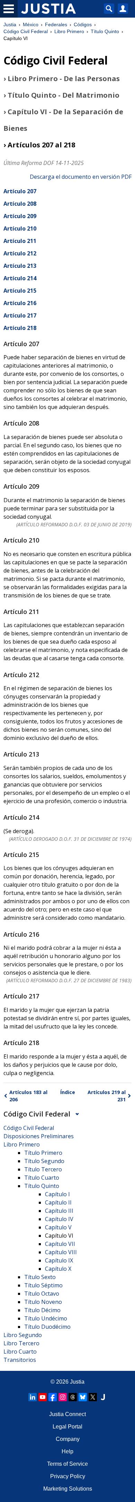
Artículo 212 (19, 253)
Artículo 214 (19, 278)
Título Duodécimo (47, 1326)
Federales (56, 24)
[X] (93, 1397)
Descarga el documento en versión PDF (81, 177)
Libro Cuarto (20, 1351)
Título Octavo (41, 1293)
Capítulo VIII (61, 1252)
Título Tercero (43, 1169)
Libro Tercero (21, 1343)
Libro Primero (69, 31)
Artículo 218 (19, 328)
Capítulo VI (59, 1235)
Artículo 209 (19, 216)
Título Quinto (105, 31)
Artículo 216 (19, 303)
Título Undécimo (45, 1318)
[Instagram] (62, 1397)
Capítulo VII (60, 1244)
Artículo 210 (19, 228)
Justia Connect (67, 1414)
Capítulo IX (59, 1260)
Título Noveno (43, 1302)
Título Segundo (44, 1161)
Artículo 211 (19, 241)
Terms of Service (67, 1464)
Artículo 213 (19, 266)
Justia (9, 24)
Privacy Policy (67, 1476)
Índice (67, 1092)
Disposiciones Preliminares (38, 1136)
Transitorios (19, 1360)
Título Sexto (40, 1277)
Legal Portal (67, 1427)
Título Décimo (42, 1310)
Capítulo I (57, 1194)
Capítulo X (58, 1268)
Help (67, 1451)
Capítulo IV (59, 1219)
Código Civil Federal (25, 31)
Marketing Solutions (67, 1489)
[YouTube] (42, 1397)
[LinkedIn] (32, 1397)
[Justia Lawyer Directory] (103, 1397)
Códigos (83, 24)
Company (68, 1439)
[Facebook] (52, 1397)
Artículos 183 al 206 (28, 1096)
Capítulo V (58, 1227)
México (30, 24)
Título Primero (43, 1153)
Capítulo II (58, 1202)
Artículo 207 (19, 191)
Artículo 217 (19, 315)
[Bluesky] (83, 1397)
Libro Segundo (22, 1335)
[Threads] (73, 1397)
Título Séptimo (43, 1285)
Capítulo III (59, 1211)
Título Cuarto (41, 1177)
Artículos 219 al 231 (107, 1096)
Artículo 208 (19, 203)
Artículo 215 (19, 290)
